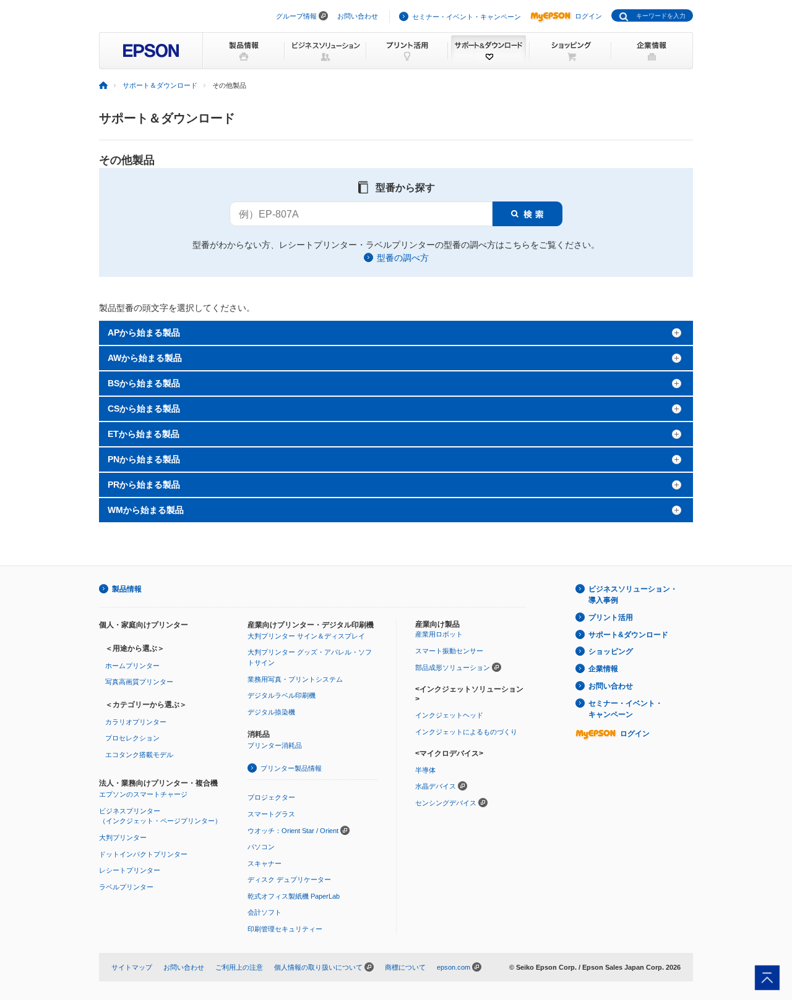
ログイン (588, 16)
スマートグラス (271, 814)
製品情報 (127, 589)
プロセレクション (132, 738)
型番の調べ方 (403, 258)
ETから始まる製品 (143, 434)
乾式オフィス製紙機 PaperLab (294, 896)
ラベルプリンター (126, 887)
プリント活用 (610, 617)
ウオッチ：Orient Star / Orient (293, 830)
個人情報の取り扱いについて (318, 967)
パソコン (261, 846)
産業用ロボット (439, 634)
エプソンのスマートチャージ (143, 794)
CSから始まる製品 (144, 408)
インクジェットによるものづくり (466, 731)
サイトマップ (131, 967)
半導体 (425, 770)
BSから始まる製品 (144, 383)
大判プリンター (123, 837)
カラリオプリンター (135, 722)
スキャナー (265, 863)
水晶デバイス (435, 786)
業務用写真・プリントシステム (295, 679)
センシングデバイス (445, 803)
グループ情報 (296, 16)
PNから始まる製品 (144, 459)
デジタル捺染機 (271, 712)
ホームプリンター (132, 665)
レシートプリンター (129, 870)
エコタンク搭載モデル (139, 754)
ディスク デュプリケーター (289, 879)
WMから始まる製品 (146, 510)
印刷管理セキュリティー (285, 929)
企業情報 (603, 668)
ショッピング (610, 651)
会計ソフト (265, 912)
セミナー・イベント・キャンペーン (466, 16)
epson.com (453, 967)
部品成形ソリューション (452, 667)
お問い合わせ (357, 16)
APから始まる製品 (144, 332)
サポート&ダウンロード (628, 634)
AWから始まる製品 (145, 358)
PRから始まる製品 (144, 484)
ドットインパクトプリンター (143, 854)
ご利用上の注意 (239, 967)
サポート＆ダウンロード (160, 85)
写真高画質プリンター (139, 681)
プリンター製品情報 (291, 768)
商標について (405, 967)
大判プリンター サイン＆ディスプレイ (306, 636)
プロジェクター (271, 797)
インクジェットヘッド (449, 715)
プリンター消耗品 (275, 745)
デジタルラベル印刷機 (282, 695)
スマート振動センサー (449, 651)
